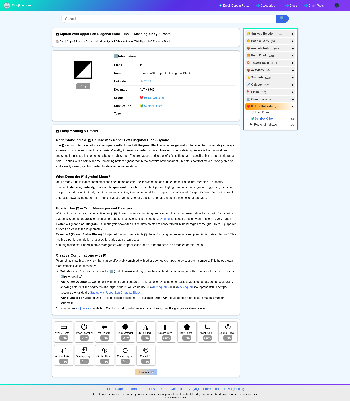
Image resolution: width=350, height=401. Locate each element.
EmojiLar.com (21, 5)
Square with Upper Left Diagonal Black (115, 292)
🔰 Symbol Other (151, 105)
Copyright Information (203, 389)
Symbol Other (114, 41)
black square (185, 287)
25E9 (147, 81)
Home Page (114, 389)
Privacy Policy (234, 389)
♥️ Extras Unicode (152, 97)
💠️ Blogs (291, 5)
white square (159, 287)
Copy (83, 86)
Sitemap (134, 389)
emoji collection (84, 308)
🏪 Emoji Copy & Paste (69, 41)
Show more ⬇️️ (145, 372)
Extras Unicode (94, 41)
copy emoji (163, 218)
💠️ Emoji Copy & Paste (234, 5)
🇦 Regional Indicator (264, 124)
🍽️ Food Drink (259, 112)
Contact (176, 389)
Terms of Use (155, 389)
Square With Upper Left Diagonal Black (147, 41)
